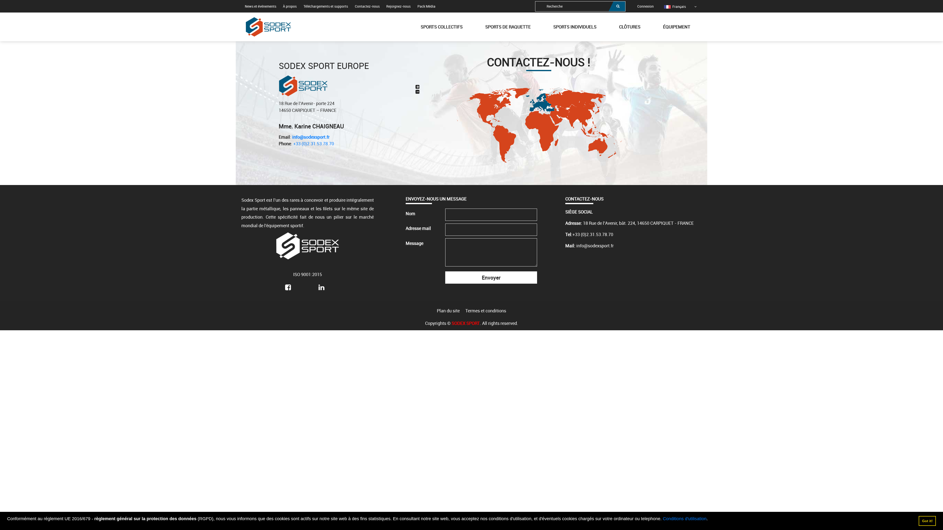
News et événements (260, 6)
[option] (675, 6)
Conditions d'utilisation (685, 518)
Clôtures (629, 27)
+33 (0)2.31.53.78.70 (313, 143)
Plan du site (448, 311)
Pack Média (426, 6)
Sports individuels (574, 27)
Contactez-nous (367, 6)
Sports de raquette (508, 27)
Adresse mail (418, 228)
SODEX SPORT (466, 323)
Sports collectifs (442, 27)
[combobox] (580, 6)
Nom (410, 213)
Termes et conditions (485, 311)
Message (414, 243)
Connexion (645, 6)
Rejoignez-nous (398, 6)
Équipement (676, 27)
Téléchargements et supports (326, 6)
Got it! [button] (927, 521)
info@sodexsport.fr (311, 137)
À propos (290, 6)
